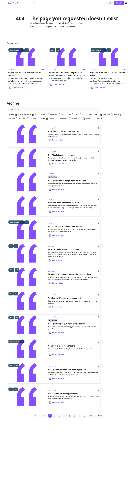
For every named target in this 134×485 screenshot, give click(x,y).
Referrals (11, 115)
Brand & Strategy (94, 115)
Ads (76, 115)
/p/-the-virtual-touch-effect (68, 23)
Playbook (22, 119)
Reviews (43, 115)
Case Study (11, 119)
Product (116, 115)
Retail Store (106, 115)
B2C (62, 115)
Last (100, 416)
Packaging (52, 119)
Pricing (43, 119)
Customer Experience (24, 115)
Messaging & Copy (76, 119)
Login (109, 3)
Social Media (32, 119)
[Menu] (126, 2)
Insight (88, 119)
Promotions (53, 115)
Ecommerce (63, 119)
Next (90, 416)
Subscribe (119, 3)
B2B (83, 115)
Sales (69, 115)
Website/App (98, 119)
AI (35, 115)
